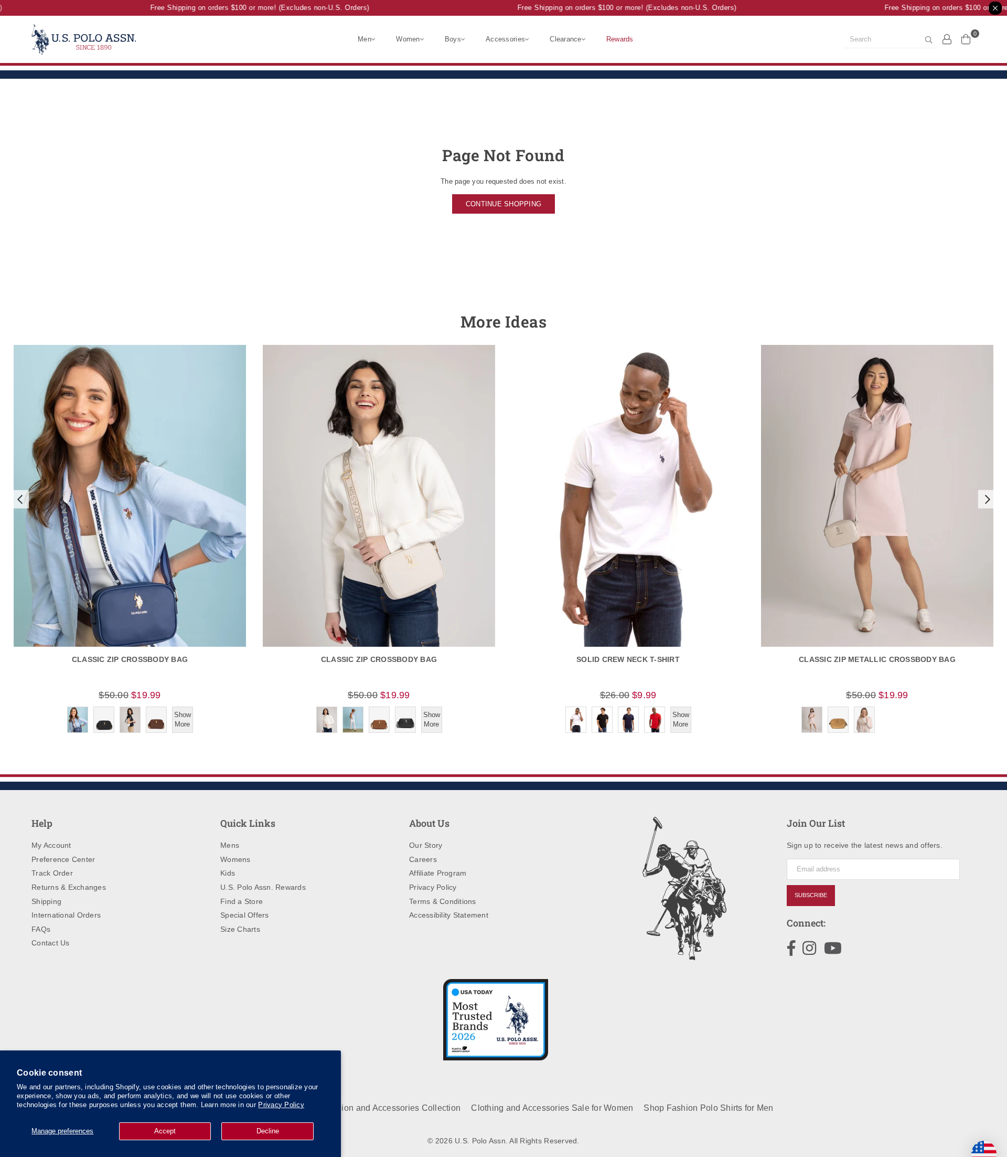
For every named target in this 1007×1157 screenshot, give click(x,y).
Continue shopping (503, 204)
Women (408, 39)
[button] (18, 499)
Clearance (565, 39)
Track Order (52, 873)
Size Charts (240, 929)
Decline (267, 1131)
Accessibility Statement (448, 915)
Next (987, 499)
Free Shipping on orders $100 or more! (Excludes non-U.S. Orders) (249, 8)
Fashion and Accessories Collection (391, 1107)
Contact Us (50, 943)
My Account (51, 845)
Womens (235, 859)
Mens (229, 845)
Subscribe (811, 895)
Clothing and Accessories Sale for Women (552, 1107)
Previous (19, 499)
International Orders (66, 915)
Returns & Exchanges (68, 887)
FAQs (40, 929)
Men (364, 39)
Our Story (425, 845)
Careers (423, 859)
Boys (453, 39)
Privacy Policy (281, 1105)
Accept (165, 1131)
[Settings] (947, 39)
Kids (227, 873)
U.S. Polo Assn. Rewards (263, 887)
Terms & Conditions (442, 901)
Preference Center (63, 859)
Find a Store (241, 901)
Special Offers (244, 915)
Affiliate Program (437, 873)
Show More (182, 719)
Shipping (46, 901)
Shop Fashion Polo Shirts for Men (708, 1107)
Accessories (505, 39)
